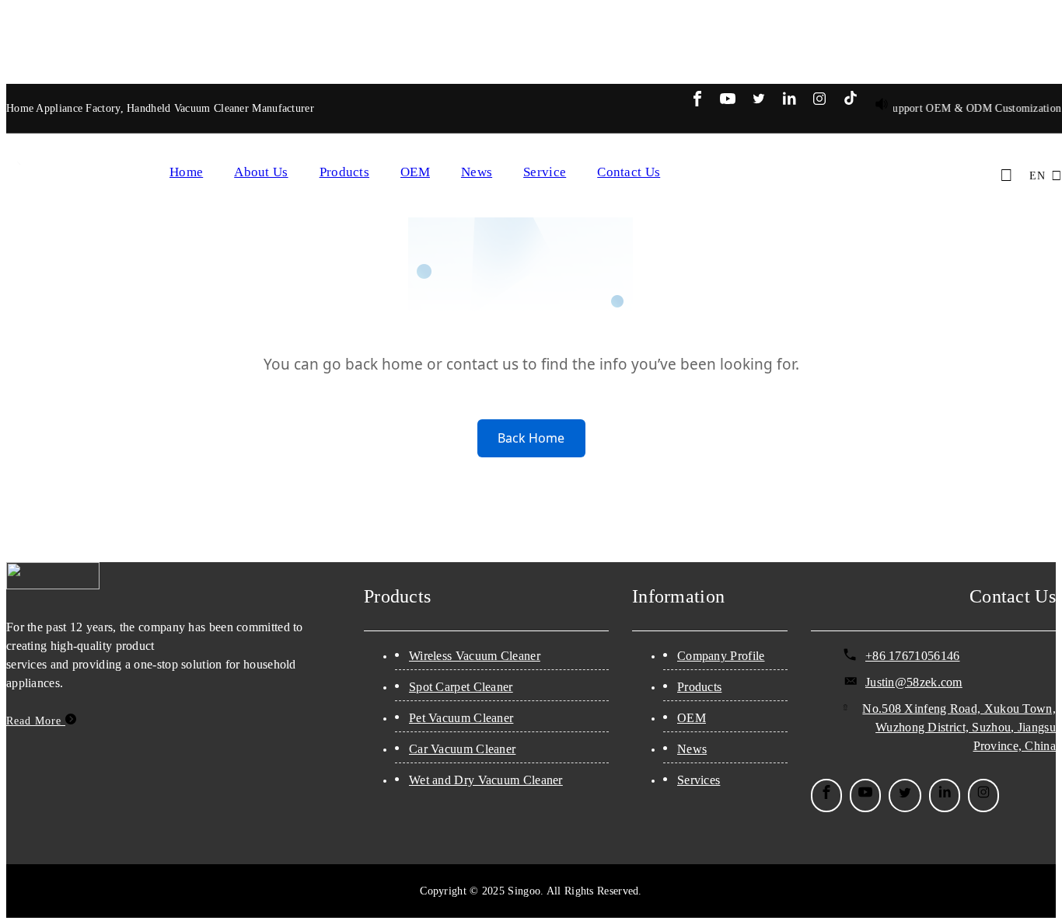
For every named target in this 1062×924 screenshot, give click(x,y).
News (476, 172)
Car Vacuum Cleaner (462, 749)
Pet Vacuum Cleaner (461, 717)
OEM (415, 172)
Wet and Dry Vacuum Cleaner (486, 780)
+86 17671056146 (912, 655)
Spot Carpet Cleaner (461, 686)
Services (698, 780)
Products (344, 172)
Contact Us (628, 172)
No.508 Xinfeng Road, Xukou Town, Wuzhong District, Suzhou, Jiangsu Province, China (959, 727)
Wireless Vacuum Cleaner (474, 655)
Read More (35, 721)
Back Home (531, 437)
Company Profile (721, 655)
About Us (261, 172)
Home (186, 172)
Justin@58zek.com (913, 682)
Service (544, 172)
